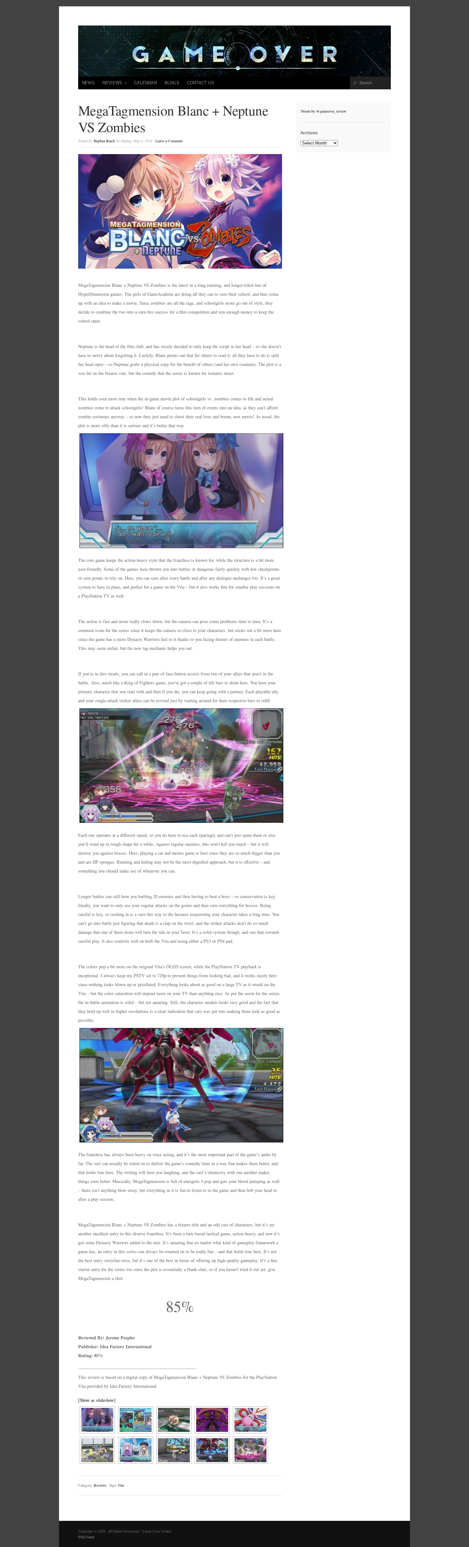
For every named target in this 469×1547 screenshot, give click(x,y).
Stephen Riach (104, 140)
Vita (121, 1485)
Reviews (110, 84)
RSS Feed (86, 1537)
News (88, 82)
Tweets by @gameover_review (323, 111)
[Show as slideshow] (96, 1400)
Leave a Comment (168, 140)
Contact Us (200, 82)
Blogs (172, 82)
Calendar (145, 82)
